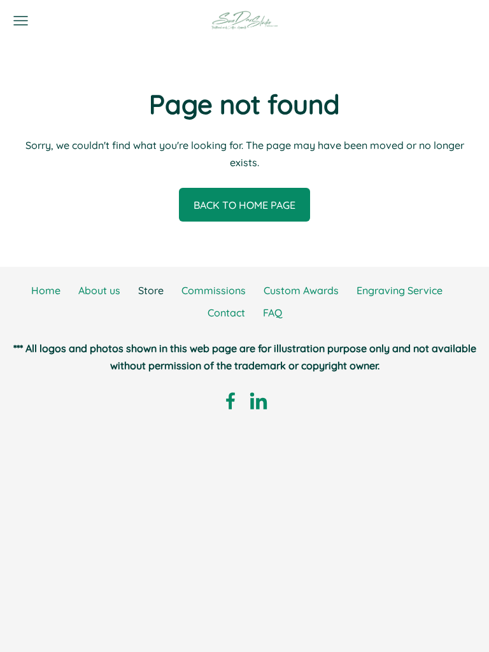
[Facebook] (230, 401)
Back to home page (244, 205)
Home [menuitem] (45, 290)
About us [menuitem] (99, 290)
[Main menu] (20, 20)
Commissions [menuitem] (213, 290)
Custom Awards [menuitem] (301, 290)
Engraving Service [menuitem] (400, 290)
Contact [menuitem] (226, 312)
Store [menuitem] (151, 290)
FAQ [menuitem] (272, 312)
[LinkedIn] (258, 401)
